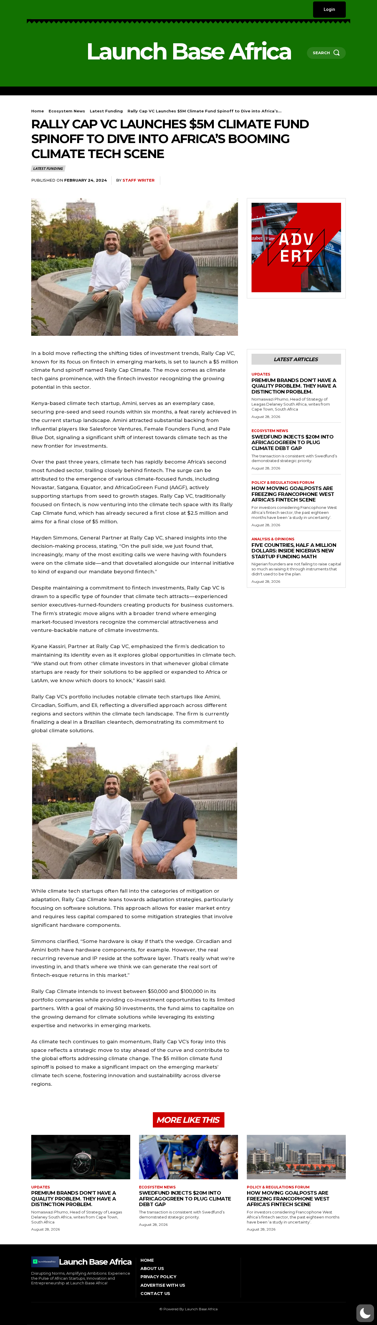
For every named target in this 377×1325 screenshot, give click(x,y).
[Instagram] (41, 9)
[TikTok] (59, 9)
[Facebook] (32, 9)
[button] (365, 1313)
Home (37, 111)
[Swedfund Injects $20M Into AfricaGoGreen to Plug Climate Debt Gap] (188, 1157)
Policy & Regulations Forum (283, 483)
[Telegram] (340, 181)
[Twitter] (68, 9)
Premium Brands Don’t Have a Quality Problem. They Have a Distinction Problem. (294, 386)
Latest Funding (106, 111)
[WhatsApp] (299, 181)
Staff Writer (139, 180)
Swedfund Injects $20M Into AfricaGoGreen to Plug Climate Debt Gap (292, 442)
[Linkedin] (50, 9)
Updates (261, 374)
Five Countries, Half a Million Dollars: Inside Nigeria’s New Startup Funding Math (294, 550)
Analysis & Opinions (273, 539)
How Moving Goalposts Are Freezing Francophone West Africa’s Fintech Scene (293, 494)
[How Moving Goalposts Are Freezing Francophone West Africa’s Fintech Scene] (296, 1157)
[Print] (326, 181)
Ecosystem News (67, 111)
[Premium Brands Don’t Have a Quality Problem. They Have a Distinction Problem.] (80, 1157)
